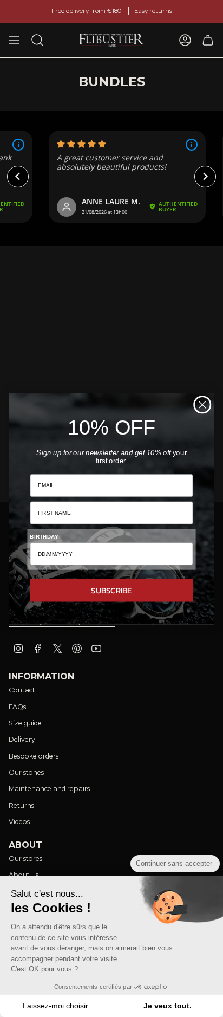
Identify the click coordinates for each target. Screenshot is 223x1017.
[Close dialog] (202, 404)
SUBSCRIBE (111, 590)
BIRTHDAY (44, 536)
